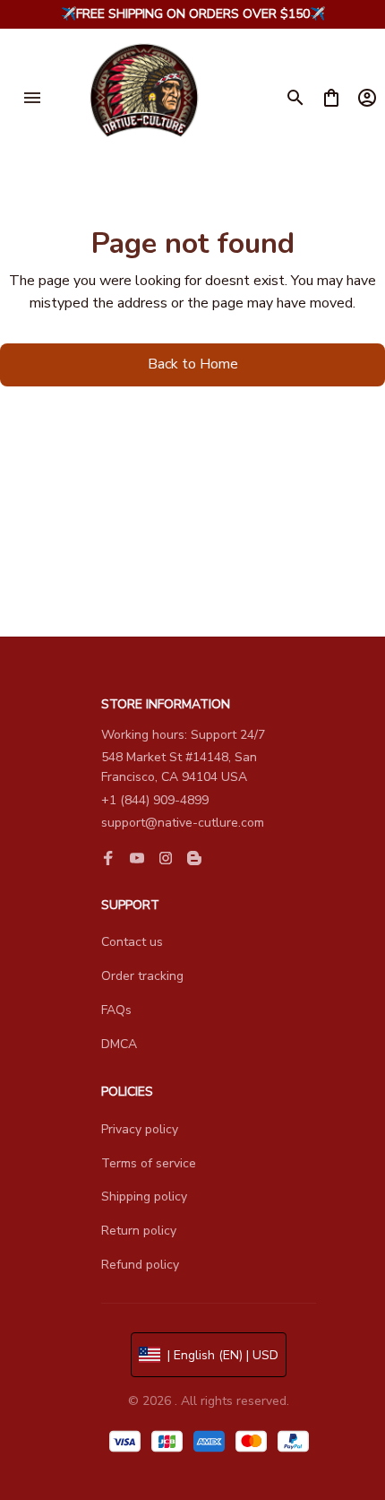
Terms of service (148, 1163)
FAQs (116, 1010)
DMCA (119, 1044)
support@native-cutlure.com (182, 822)
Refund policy (140, 1264)
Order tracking (142, 975)
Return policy (138, 1230)
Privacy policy (139, 1129)
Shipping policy (144, 1196)
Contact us (132, 941)
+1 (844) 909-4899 (155, 800)
